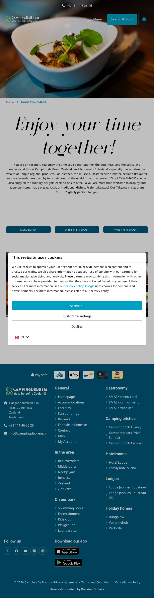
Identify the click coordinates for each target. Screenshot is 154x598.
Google (89, 286)
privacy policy (74, 286)
